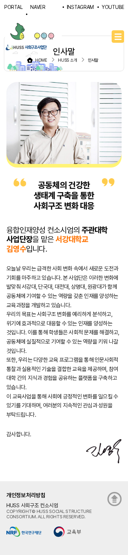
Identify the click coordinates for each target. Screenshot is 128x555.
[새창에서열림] (24, 531)
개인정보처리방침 (26, 495)
